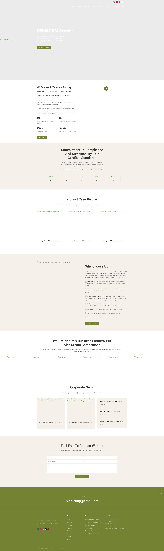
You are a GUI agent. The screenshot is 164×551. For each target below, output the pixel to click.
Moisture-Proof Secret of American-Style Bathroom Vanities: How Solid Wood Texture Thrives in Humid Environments (111, 421)
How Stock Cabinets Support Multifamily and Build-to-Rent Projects (110, 401)
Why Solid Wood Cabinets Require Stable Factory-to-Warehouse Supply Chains (81, 423)
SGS (51, 180)
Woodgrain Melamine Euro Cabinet (113, 241)
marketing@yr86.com (82, 501)
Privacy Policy (62, 548)
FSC (97, 180)
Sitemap (66, 548)
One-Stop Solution (54, 30)
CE (112, 180)
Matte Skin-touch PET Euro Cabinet (82, 241)
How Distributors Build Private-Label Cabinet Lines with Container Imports (49, 423)
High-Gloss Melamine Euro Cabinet (51, 241)
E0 (66, 180)
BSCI (82, 180)
